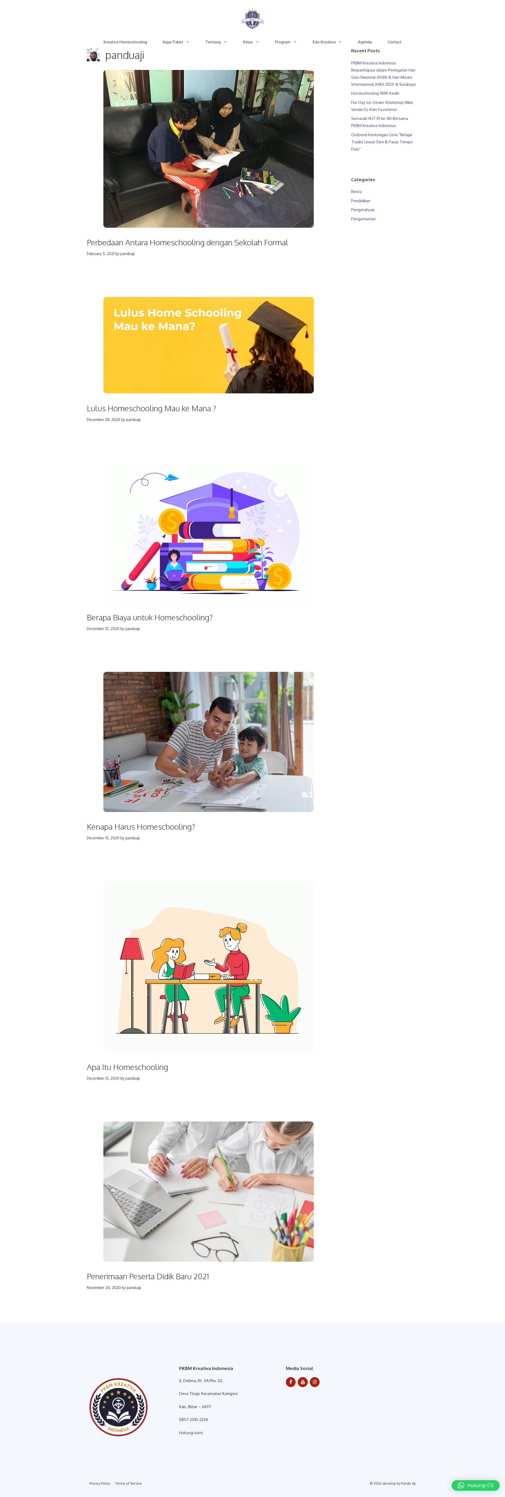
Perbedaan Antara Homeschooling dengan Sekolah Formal (187, 242)
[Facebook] (291, 1382)
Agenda (365, 41)
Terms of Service (128, 1483)
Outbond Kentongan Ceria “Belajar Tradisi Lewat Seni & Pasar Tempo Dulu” (382, 141)
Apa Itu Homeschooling (127, 1067)
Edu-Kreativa (324, 41)
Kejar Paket (173, 41)
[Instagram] (315, 1382)
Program (282, 41)
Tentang (213, 41)
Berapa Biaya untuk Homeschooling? (150, 617)
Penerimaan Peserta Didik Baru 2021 (148, 1276)
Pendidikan (360, 200)
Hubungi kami (191, 1432)
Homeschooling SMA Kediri (375, 93)
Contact (395, 41)
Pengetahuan (363, 209)
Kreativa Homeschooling (125, 41)
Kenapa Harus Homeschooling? (141, 826)
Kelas (248, 41)
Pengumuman (363, 218)
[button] (476, 1485)
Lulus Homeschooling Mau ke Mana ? (151, 408)
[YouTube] (303, 1382)
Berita (356, 191)
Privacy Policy (99, 1483)
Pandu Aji (408, 1483)
